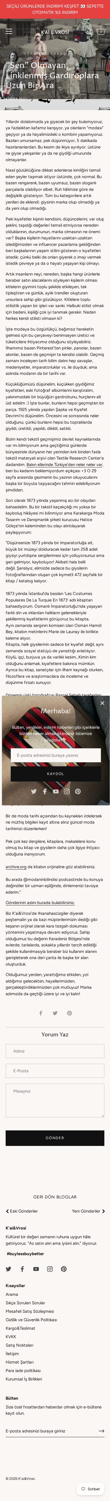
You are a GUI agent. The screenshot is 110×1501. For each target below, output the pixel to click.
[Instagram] (67, 791)
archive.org (16, 866)
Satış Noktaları (19, 1345)
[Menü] (9, 31)
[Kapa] (102, 703)
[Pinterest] (78, 791)
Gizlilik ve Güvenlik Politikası (31, 1319)
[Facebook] (45, 791)
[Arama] (88, 32)
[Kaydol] (101, 1431)
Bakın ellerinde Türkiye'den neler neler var (64, 464)
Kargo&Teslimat (20, 1328)
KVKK (11, 1336)
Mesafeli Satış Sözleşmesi (30, 1311)
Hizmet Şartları (20, 1362)
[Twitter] (34, 791)
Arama (12, 1294)
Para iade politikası (23, 1370)
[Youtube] (56, 791)
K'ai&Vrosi (27, 1478)
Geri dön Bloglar (55, 1197)
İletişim (12, 1353)
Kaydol (55, 774)
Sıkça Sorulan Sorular (25, 1302)
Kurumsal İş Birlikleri (24, 1379)
